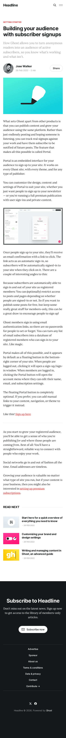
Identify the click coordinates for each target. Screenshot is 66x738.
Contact (33, 679)
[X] (30, 703)
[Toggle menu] (60, 5)
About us (33, 661)
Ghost (49, 710)
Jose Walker (24, 66)
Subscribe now (36, 629)
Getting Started (12, 22)
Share (56, 68)
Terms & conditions (33, 667)
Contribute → (33, 686)
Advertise (33, 649)
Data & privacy (33, 673)
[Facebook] (35, 703)
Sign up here (23, 414)
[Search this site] (54, 5)
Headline (10, 5)
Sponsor (33, 655)
